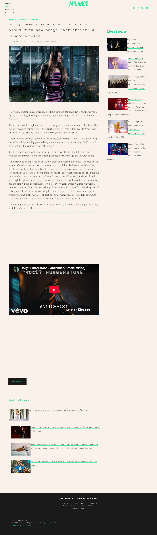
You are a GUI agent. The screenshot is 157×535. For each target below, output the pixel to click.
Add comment (17, 382)
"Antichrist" (77, 115)
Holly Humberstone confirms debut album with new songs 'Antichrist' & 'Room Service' (52, 30)
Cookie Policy (88, 506)
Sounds (8, 7)
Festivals (10, 13)
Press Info (79, 503)
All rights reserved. (47, 523)
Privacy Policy (72, 506)
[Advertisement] (54, 237)
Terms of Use (78, 508)
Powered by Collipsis (21, 525)
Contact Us (64, 503)
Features (9, 10)
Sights (8, 3)
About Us (93, 503)
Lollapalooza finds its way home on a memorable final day (59, 410)
